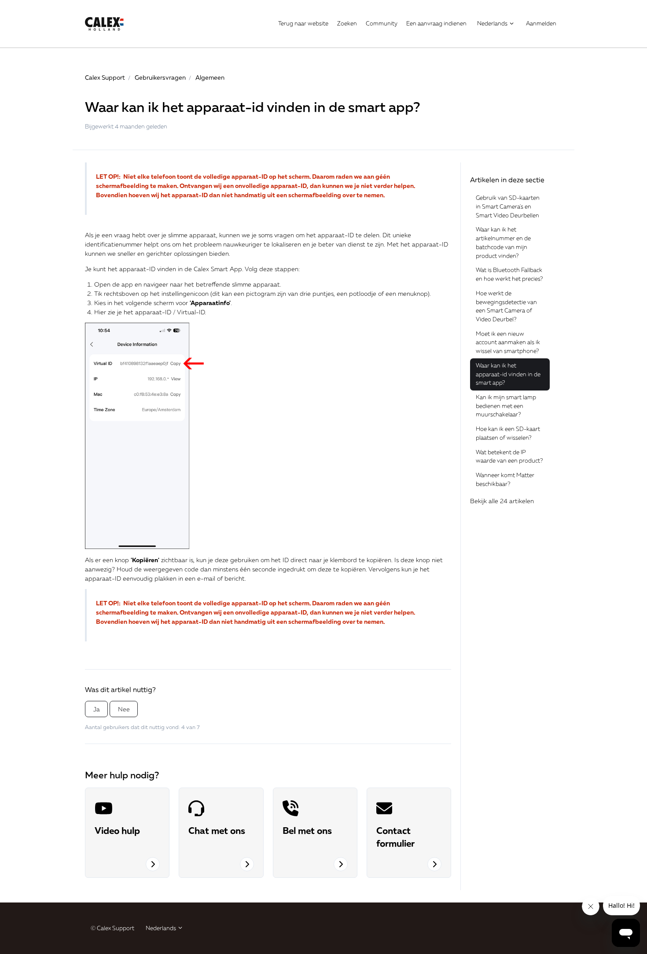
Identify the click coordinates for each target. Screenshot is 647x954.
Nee (124, 709)
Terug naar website (303, 23)
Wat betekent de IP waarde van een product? (509, 456)
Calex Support (105, 77)
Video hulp (117, 830)
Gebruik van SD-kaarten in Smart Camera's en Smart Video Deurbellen (508, 206)
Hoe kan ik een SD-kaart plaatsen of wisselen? (508, 433)
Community (381, 23)
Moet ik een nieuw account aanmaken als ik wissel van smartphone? (508, 342)
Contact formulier (395, 837)
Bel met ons (307, 830)
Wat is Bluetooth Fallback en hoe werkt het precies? (509, 274)
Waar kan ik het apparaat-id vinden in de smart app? (508, 374)
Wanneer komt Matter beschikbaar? (505, 479)
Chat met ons (216, 830)
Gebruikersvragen (160, 77)
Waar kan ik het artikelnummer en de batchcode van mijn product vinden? (503, 242)
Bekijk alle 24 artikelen (502, 501)
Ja (96, 709)
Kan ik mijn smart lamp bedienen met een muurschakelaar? (506, 406)
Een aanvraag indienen (436, 23)
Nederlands (493, 23)
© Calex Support (112, 928)
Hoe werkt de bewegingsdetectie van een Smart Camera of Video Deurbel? (506, 306)
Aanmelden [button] (541, 23)
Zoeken (347, 23)
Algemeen (209, 77)
